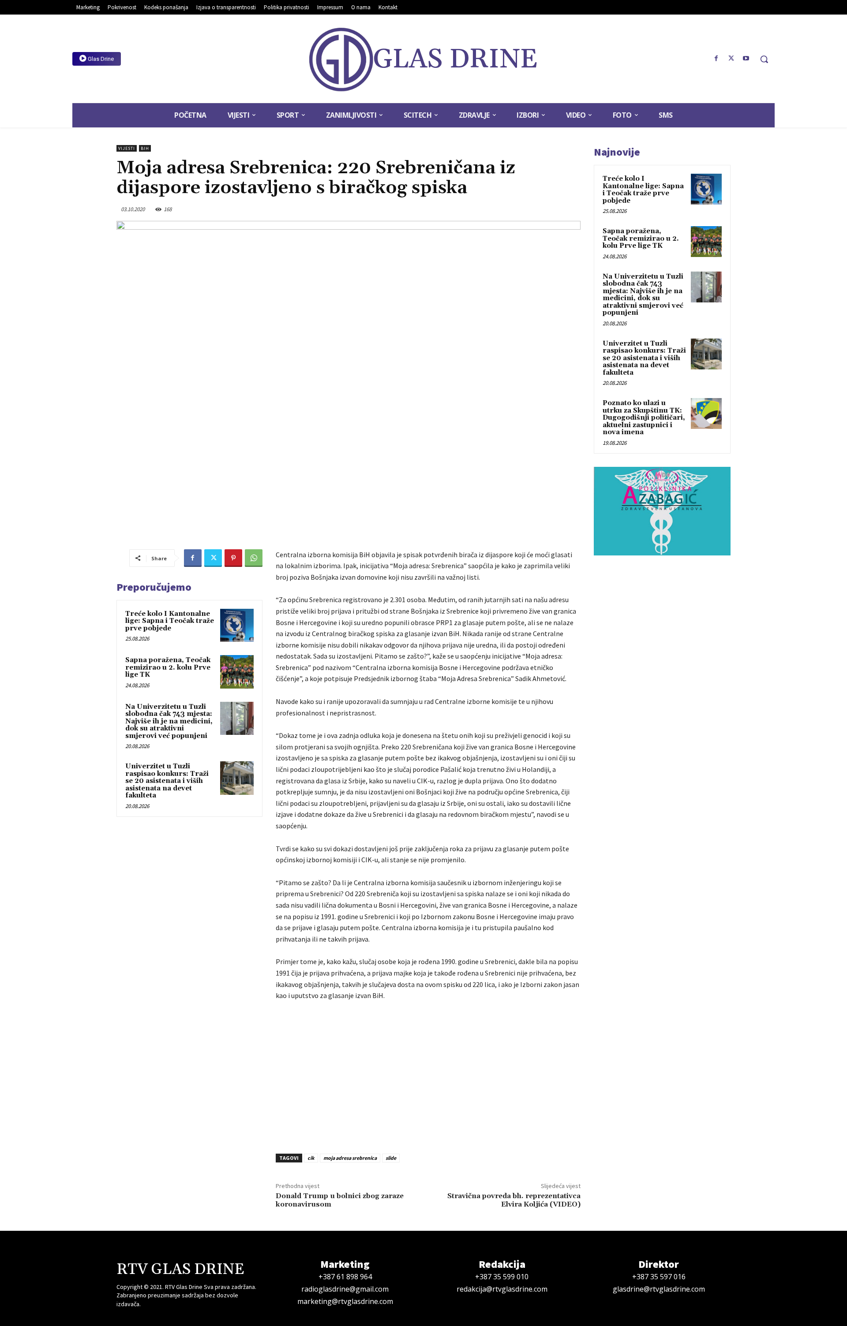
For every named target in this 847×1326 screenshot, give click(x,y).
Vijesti (126, 148)
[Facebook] (716, 58)
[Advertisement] (428, 1074)
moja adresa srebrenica (350, 1158)
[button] (764, 59)
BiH (145, 148)
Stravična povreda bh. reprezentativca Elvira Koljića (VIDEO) (514, 1200)
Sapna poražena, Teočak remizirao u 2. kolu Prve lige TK (167, 667)
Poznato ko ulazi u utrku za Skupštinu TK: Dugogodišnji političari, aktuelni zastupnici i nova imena (644, 417)
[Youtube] (746, 58)
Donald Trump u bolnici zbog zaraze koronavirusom (340, 1200)
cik (311, 1158)
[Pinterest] (233, 558)
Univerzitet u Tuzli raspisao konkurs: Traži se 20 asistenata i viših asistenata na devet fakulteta (167, 781)
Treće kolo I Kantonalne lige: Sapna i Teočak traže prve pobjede (169, 621)
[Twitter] (731, 58)
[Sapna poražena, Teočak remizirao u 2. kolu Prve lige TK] (237, 672)
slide (391, 1158)
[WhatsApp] (253, 558)
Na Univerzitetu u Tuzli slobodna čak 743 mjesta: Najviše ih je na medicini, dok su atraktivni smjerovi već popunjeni (169, 721)
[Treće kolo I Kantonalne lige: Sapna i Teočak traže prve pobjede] (237, 625)
